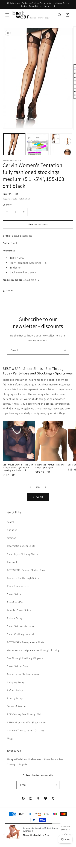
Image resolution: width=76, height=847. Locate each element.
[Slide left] (30, 487)
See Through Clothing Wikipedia (25, 658)
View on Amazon (38, 224)
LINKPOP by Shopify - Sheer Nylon (26, 722)
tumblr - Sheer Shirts (19, 610)
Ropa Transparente (18, 586)
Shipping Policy (16, 682)
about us (12, 529)
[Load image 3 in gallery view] (61, 144)
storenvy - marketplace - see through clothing (33, 650)
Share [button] (9, 290)
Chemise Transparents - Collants (25, 730)
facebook (12, 562)
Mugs (10, 738)
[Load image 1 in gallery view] (14, 144)
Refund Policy (15, 690)
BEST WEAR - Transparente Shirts (25, 642)
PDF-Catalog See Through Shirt (24, 714)
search (11, 521)
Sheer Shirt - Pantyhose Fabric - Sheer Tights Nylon (50, 466)
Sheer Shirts (14, 594)
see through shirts (21, 379)
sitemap (11, 537)
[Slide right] (46, 487)
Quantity (7, 204)
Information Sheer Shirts (21, 545)
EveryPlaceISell (15, 602)
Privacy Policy (14, 698)
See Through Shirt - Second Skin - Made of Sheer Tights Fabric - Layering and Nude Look (18, 467)
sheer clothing (44, 403)
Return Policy (14, 618)
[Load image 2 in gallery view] (38, 144)
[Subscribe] (65, 350)
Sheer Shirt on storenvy (20, 626)
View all (38, 496)
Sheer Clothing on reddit (21, 634)
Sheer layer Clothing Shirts (22, 554)
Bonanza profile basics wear (23, 674)
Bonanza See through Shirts (23, 578)
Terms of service (65, 834)
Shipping (6, 199)
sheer (52, 379)
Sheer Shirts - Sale (17, 666)
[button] (7, 15)
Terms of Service (16, 706)
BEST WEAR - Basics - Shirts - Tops (26, 570)
